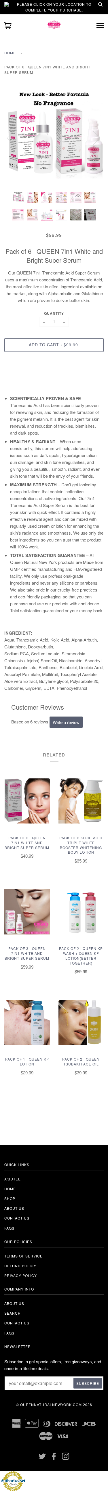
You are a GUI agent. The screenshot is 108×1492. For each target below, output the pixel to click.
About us (14, 1208)
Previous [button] (14, 137)
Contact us (16, 1218)
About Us (14, 1303)
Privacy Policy (20, 1275)
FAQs (9, 1228)
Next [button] (93, 137)
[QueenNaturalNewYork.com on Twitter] (42, 1457)
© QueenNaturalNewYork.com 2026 (54, 1404)
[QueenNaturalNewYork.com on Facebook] (54, 1457)
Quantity (54, 313)
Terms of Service (23, 1255)
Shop (9, 1198)
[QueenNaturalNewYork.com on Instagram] (66, 1457)
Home (10, 52)
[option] (54, 137)
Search (12, 1313)
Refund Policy (20, 1265)
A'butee (12, 1178)
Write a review (66, 722)
